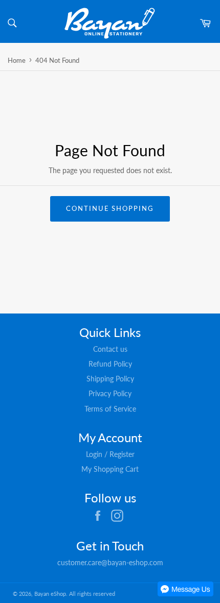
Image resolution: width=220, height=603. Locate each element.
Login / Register (110, 454)
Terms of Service (110, 408)
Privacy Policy (110, 393)
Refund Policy (110, 363)
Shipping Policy (110, 378)
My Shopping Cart (110, 469)
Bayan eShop (50, 593)
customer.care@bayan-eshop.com (110, 562)
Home (17, 60)
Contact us (110, 349)
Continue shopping (110, 208)
